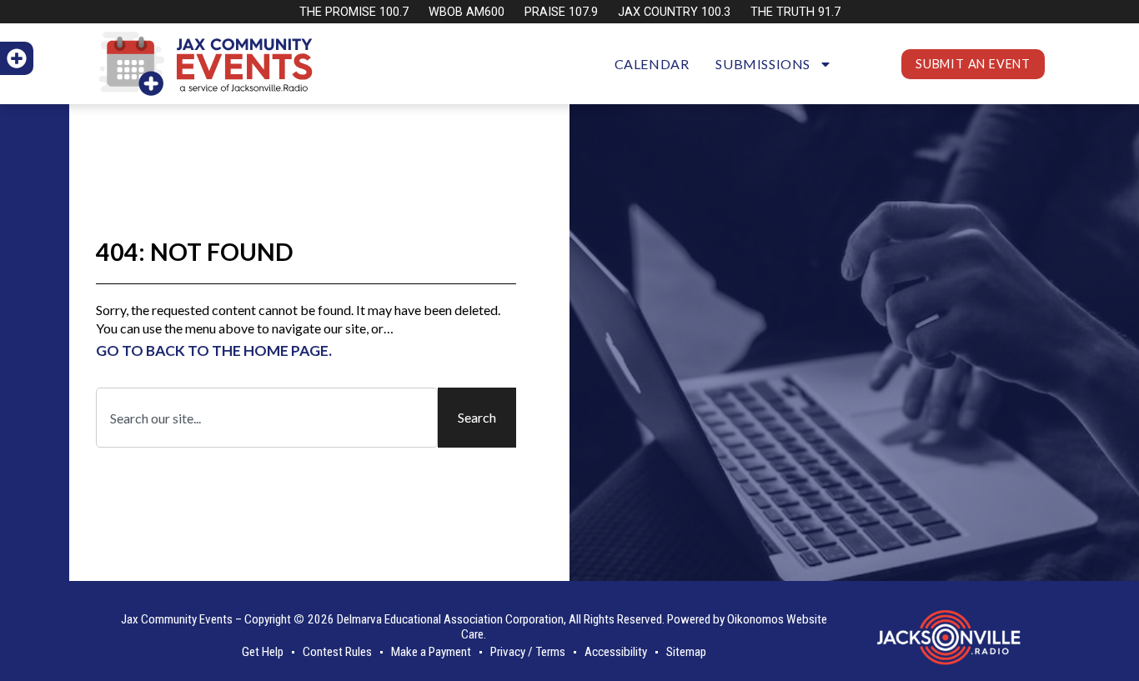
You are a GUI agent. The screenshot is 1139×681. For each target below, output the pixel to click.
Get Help (262, 651)
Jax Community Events (177, 619)
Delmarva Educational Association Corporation (450, 619)
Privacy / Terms (527, 651)
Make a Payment (431, 651)
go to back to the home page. (214, 350)
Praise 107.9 (561, 12)
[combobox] (267, 418)
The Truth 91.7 (795, 12)
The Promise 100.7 (354, 12)
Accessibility (616, 651)
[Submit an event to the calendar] (16, 58)
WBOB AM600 (466, 12)
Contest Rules (337, 651)
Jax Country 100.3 (674, 12)
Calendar (652, 64)
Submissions (762, 64)
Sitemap (686, 651)
